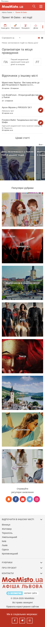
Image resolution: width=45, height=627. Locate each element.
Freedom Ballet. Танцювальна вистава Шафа (20, 121)
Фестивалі (15, 28)
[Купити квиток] (40, 97)
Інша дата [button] (5, 28)
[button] (43, 26)
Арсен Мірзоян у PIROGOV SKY (17, 107)
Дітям (36, 28)
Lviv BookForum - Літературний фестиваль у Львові (22, 96)
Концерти (26, 28)
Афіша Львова (7, 12)
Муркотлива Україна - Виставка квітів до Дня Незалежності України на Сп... (21, 84)
